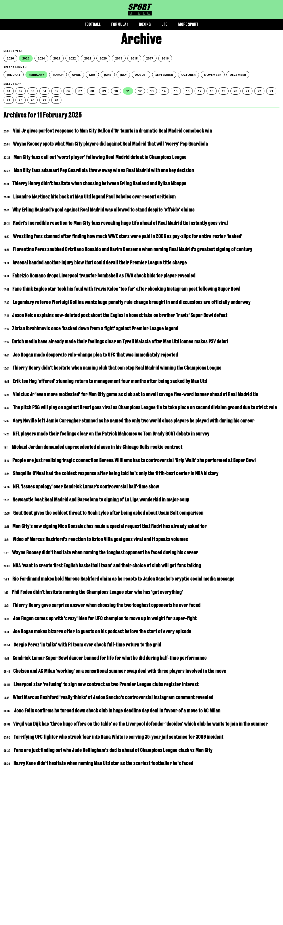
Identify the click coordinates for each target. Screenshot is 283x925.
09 (104, 91)
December (238, 75)
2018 (134, 58)
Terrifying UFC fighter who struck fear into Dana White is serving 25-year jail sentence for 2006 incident (118, 737)
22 (259, 91)
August (141, 75)
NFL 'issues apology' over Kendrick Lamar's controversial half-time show (86, 486)
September (164, 75)
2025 (25, 58)
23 (271, 91)
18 (211, 91)
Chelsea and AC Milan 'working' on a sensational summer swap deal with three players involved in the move (119, 671)
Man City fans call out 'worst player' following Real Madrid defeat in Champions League (100, 157)
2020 (103, 58)
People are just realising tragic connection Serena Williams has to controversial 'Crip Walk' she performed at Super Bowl (134, 460)
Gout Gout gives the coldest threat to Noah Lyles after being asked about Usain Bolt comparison (108, 513)
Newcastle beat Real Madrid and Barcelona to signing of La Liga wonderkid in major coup (101, 499)
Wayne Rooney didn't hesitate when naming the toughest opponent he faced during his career (105, 552)
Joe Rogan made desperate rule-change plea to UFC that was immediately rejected (95, 355)
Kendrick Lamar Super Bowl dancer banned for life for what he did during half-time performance (110, 658)
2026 (10, 58)
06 (68, 91)
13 (152, 91)
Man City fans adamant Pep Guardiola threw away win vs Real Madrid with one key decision (104, 170)
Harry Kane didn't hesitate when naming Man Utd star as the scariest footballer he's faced (103, 763)
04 (44, 91)
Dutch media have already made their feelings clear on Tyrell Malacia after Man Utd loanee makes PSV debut (120, 341)
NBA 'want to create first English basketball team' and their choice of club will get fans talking (107, 565)
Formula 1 (119, 24)
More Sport (188, 24)
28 (56, 100)
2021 (87, 58)
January (13, 75)
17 (199, 91)
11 (128, 91)
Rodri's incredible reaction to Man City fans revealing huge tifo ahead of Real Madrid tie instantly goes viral (120, 223)
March (57, 75)
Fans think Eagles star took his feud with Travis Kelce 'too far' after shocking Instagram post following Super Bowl (126, 289)
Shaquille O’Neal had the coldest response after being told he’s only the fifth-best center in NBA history (115, 473)
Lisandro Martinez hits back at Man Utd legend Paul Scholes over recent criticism (94, 196)
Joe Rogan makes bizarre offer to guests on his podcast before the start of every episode (102, 631)
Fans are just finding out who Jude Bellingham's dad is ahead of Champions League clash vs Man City (113, 750)
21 (247, 91)
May (92, 75)
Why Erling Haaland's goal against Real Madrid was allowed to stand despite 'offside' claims (103, 210)
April (76, 75)
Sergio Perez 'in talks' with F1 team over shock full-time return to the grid (87, 644)
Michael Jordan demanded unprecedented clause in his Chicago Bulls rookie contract (97, 447)
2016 (165, 58)
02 (20, 91)
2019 (118, 58)
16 (187, 91)
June (107, 75)
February (36, 75)
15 (176, 91)
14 (164, 91)
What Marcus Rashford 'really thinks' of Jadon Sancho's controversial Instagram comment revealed (113, 697)
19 (223, 91)
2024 (41, 58)
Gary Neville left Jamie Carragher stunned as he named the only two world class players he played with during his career (133, 420)
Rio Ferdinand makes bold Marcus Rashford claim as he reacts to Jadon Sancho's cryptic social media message (123, 579)
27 (44, 100)
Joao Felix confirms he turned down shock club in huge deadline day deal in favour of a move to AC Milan (117, 710)
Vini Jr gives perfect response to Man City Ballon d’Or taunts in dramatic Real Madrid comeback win (112, 131)
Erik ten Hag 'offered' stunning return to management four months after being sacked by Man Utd (110, 381)
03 (32, 91)
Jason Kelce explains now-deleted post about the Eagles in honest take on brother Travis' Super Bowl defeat (119, 315)
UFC (164, 24)
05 (56, 91)
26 (32, 100)
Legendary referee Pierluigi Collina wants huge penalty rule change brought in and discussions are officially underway (131, 302)
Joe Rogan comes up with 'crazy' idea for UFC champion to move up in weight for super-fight (105, 618)
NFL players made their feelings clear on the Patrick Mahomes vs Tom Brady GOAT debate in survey (111, 434)
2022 (72, 58)
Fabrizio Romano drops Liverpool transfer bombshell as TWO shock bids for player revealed (103, 275)
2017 (149, 58)
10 (116, 91)
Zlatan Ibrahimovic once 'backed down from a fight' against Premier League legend (95, 328)
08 (92, 91)
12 (140, 91)
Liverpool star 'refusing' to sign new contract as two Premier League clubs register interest (106, 684)
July (123, 75)
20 (235, 91)
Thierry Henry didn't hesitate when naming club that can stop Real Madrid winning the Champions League (117, 368)
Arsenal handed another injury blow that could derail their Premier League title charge (100, 262)
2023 (56, 58)
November (212, 75)
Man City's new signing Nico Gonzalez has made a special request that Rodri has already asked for (109, 526)
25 (20, 100)
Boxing (145, 24)
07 (80, 91)
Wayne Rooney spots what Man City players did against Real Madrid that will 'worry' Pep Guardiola (110, 144)
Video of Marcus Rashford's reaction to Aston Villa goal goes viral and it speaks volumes (100, 539)
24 (8, 100)
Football (93, 24)
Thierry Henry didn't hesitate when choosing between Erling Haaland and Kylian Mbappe (99, 183)
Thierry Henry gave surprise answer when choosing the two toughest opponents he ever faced (107, 605)
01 (8, 91)
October (188, 75)
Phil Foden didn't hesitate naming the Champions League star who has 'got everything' (97, 592)
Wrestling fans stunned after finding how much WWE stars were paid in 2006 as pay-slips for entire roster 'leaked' (127, 236)
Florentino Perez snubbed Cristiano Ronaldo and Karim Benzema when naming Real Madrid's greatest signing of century (132, 249)
